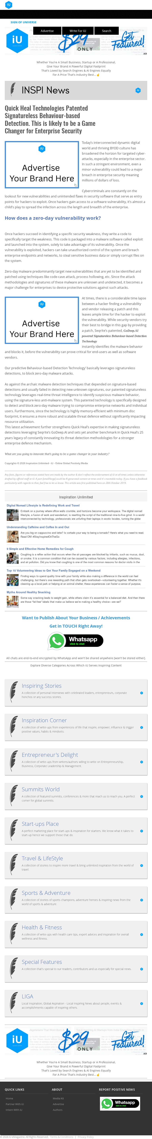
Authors (57, 1110)
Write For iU (78, 31)
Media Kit (58, 1098)
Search (106, 31)
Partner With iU (15, 1104)
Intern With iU (14, 1110)
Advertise (47, 31)
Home (9, 1098)
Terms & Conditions (61, 1137)
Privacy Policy (86, 1137)
